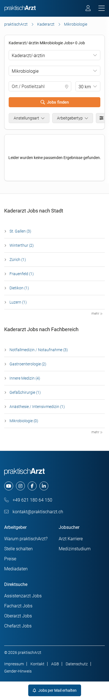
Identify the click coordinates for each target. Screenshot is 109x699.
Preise (10, 558)
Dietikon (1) (19, 288)
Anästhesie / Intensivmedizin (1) (37, 406)
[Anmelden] (88, 9)
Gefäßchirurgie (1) (25, 392)
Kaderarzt (45, 24)
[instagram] (20, 486)
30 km (85, 86)
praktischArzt (16, 24)
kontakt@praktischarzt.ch (37, 511)
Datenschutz (77, 664)
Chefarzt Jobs (18, 626)
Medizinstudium (75, 548)
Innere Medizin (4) (25, 378)
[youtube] (8, 486)
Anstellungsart (26, 118)
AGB (55, 664)
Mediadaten (16, 568)
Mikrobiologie (25, 71)
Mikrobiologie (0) (24, 421)
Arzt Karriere (71, 538)
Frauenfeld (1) (22, 274)
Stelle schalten (18, 548)
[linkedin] (43, 486)
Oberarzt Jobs (18, 616)
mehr (95, 314)
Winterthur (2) (22, 245)
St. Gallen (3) (20, 231)
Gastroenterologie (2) (28, 364)
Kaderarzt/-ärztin (28, 55)
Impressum (14, 664)
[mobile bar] (101, 8)
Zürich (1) (18, 259)
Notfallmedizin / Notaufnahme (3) (39, 350)
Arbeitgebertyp (70, 118)
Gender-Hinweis (18, 671)
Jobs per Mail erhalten (57, 690)
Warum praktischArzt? (26, 538)
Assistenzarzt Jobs (23, 595)
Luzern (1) (18, 302)
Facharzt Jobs (18, 605)
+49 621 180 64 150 (31, 500)
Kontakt (37, 664)
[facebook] (32, 486)
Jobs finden (58, 102)
